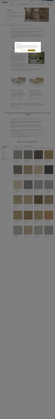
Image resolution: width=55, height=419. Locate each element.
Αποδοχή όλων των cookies (31, 50)
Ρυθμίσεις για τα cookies (24, 50)
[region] (28, 47)
